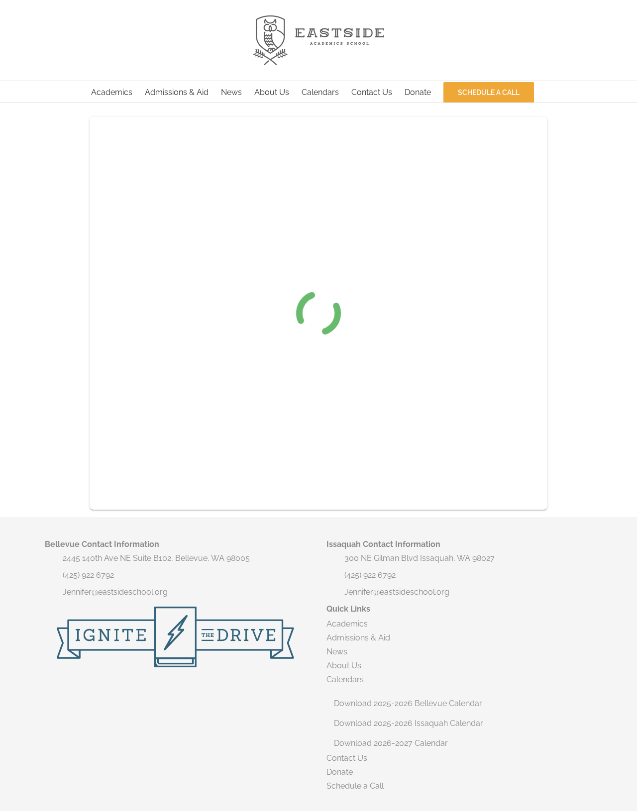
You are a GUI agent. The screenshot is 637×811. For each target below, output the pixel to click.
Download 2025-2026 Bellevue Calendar (408, 703)
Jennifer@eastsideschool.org (115, 592)
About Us (343, 665)
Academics (347, 624)
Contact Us (346, 758)
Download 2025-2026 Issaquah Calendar (408, 723)
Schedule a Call (355, 786)
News (336, 651)
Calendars (345, 679)
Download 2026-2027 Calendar (391, 743)
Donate (339, 772)
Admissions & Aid (358, 637)
